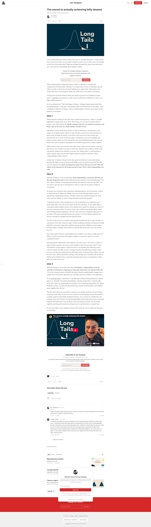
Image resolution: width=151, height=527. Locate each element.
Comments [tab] (50, 393)
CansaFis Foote (54, 419)
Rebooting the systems (55, 459)
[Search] (128, 2)
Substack (67, 523)
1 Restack (57, 376)
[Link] (44, 116)
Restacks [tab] (57, 393)
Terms (76, 516)
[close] (90, 470)
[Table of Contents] (2, 263)
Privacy (72, 516)
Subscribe (138, 3)
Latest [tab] (52, 454)
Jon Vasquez (54, 15)
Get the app (83, 519)
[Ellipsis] (103, 407)
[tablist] (53, 393)
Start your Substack (71, 519)
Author (52, 409)
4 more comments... (52, 446)
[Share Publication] (131, 2)
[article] (75, 462)
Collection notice (83, 516)
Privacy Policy (87, 495)
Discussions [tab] (59, 454)
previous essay (55, 278)
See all (50, 491)
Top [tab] (49, 454)
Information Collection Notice (75, 495)
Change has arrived (52, 461)
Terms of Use (83, 493)
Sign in (146, 3)
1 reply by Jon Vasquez (57, 439)
